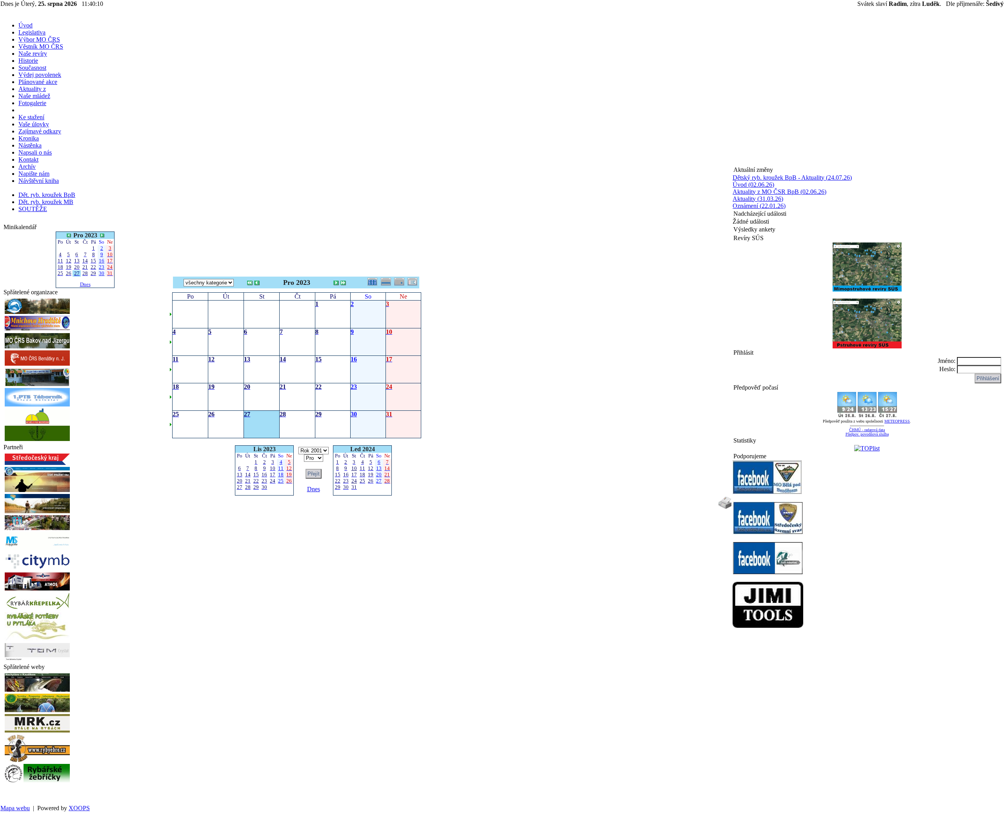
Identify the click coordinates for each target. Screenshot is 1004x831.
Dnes (85, 284)
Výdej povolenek (39, 74)
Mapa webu (15, 808)
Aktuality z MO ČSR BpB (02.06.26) (779, 191)
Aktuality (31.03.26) (758, 198)
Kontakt (28, 159)
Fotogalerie (32, 103)
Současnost (32, 67)
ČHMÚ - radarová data (867, 430)
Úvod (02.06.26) (753, 184)
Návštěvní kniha (38, 180)
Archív (27, 166)
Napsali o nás (35, 152)
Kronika (28, 138)
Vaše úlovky (33, 124)
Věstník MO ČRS (40, 46)
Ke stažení (31, 117)
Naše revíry (32, 53)
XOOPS (79, 808)
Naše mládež (34, 96)
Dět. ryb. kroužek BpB (46, 194)
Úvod (25, 25)
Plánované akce (37, 81)
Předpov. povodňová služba (867, 434)
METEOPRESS (897, 421)
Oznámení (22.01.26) (759, 205)
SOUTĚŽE (32, 209)
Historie (28, 60)
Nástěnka (30, 145)
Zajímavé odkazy (39, 131)
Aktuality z (32, 89)
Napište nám (33, 173)
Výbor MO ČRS (39, 39)
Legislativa (31, 32)
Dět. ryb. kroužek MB (45, 202)
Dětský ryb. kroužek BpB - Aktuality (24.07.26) (792, 177)
